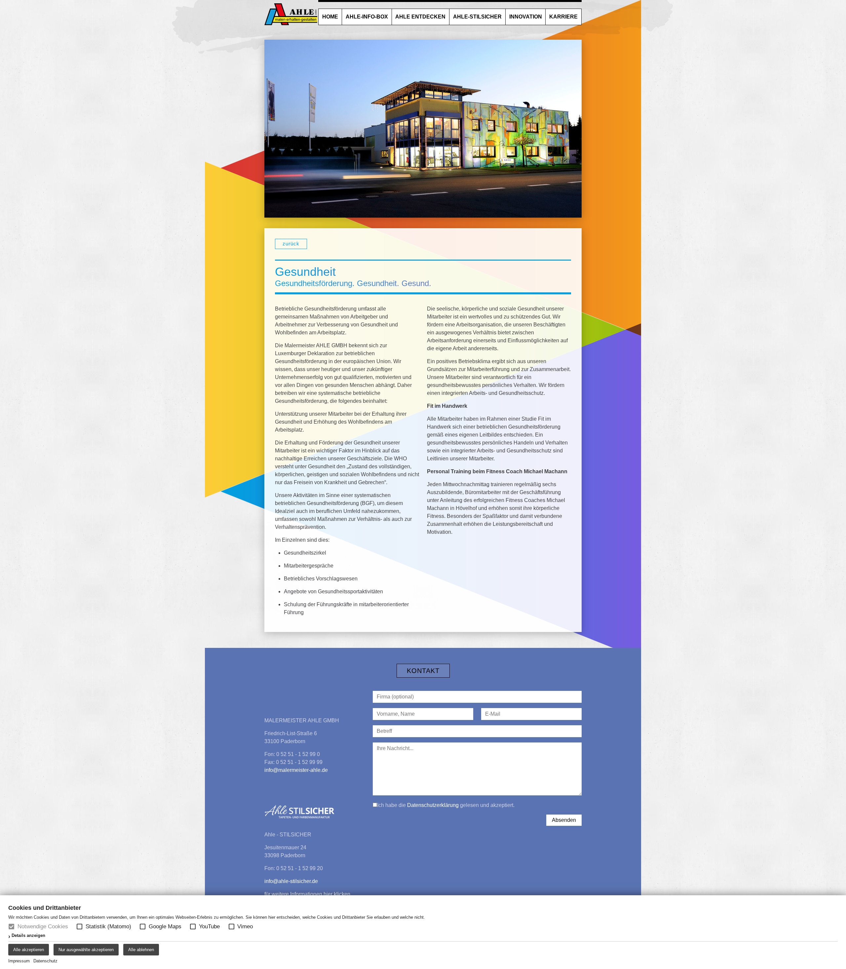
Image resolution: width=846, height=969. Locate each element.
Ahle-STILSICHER (477, 17)
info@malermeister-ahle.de (296, 770)
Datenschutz (45, 960)
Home (330, 17)
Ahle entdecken (420, 17)
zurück (291, 243)
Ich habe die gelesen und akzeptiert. (446, 805)
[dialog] (423, 932)
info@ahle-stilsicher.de (291, 881)
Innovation (525, 17)
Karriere (563, 17)
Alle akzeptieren (28, 949)
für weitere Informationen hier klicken (307, 894)
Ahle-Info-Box (367, 17)
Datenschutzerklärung (433, 805)
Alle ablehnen (141, 949)
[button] (79, 926)
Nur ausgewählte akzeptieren (86, 949)
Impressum (19, 960)
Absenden (564, 820)
